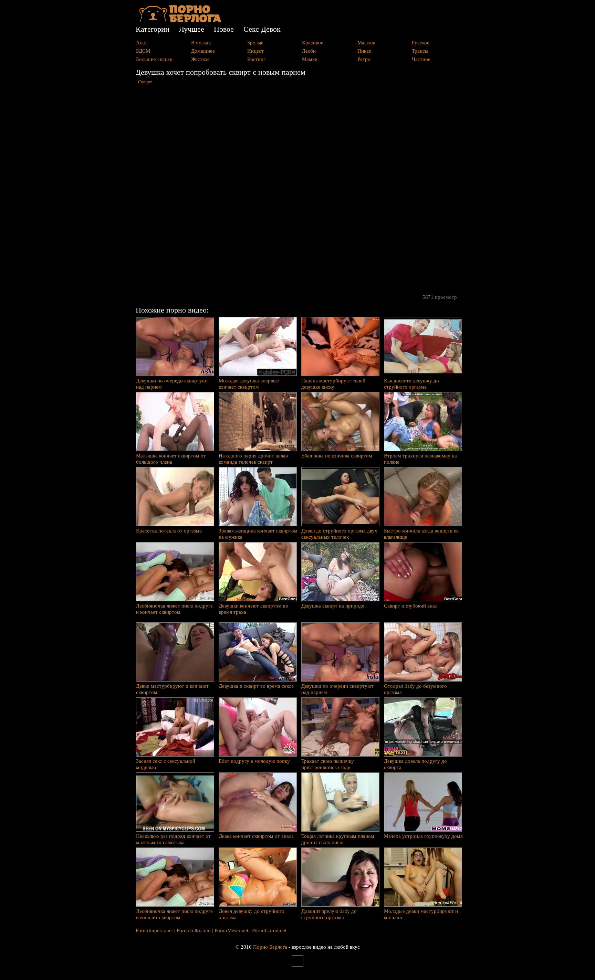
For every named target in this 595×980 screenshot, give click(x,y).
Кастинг (256, 59)
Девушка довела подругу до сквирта (415, 764)
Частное (421, 59)
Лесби (309, 51)
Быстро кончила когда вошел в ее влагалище (421, 534)
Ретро (363, 59)
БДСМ (143, 51)
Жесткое (200, 59)
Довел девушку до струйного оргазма (251, 914)
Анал (141, 42)
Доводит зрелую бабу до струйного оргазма (329, 914)
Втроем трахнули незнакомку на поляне (420, 459)
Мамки (309, 59)
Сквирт (145, 82)
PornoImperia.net (154, 930)
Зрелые (255, 42)
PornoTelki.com (194, 930)
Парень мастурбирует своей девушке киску (333, 384)
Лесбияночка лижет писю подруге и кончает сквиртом (174, 609)
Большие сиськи (154, 59)
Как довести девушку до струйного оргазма (411, 384)
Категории (152, 29)
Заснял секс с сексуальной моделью (165, 764)
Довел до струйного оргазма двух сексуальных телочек (339, 534)
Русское (420, 42)
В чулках (201, 42)
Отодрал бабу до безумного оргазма (415, 689)
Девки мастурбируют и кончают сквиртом (172, 689)
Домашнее (203, 51)
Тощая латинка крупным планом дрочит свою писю (337, 839)
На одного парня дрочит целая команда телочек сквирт (253, 459)
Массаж (366, 42)
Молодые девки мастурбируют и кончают (421, 914)
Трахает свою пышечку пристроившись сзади (327, 764)
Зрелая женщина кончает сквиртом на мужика (258, 534)
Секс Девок (262, 29)
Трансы (420, 51)
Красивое (312, 42)
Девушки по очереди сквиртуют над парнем (172, 384)
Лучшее (191, 29)
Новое (224, 29)
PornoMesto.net (231, 930)
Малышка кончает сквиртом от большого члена (171, 459)
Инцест (255, 51)
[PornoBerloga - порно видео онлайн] (180, 20)
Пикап (364, 51)
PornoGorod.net (269, 930)
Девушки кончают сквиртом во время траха (253, 609)
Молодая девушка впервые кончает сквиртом (249, 384)
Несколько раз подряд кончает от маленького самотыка (173, 839)
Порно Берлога (270, 947)
